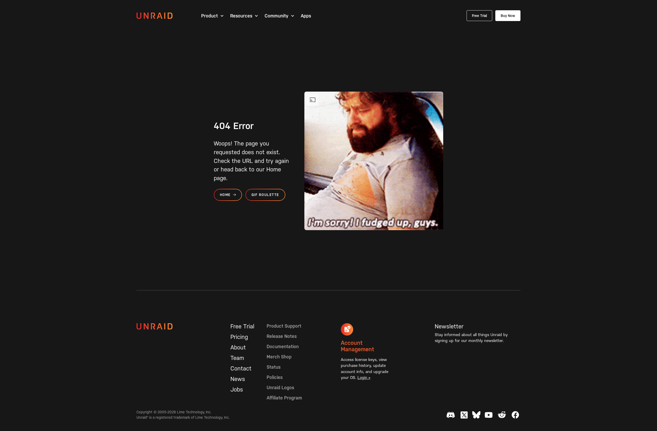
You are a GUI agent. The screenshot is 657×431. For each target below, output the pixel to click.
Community (276, 15)
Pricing (239, 337)
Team (237, 358)
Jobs (236, 389)
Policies (275, 377)
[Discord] (451, 415)
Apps (306, 15)
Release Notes (282, 336)
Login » (364, 377)
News (237, 379)
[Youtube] (489, 415)
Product (209, 15)
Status (274, 367)
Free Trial (479, 16)
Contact (241, 368)
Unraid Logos (280, 387)
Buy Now (508, 16)
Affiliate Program (284, 397)
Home (225, 195)
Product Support (284, 326)
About (238, 347)
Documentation (283, 346)
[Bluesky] (476, 415)
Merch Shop (279, 356)
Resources (241, 15)
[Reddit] (502, 415)
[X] (464, 415)
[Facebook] (515, 415)
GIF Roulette (265, 195)
